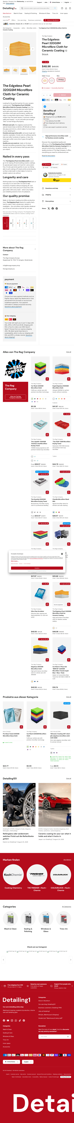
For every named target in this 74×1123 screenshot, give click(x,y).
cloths (23, 28)
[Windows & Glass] (45, 918)
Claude (65, 164)
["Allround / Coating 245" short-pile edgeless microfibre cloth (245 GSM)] (60, 715)
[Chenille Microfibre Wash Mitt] (62, 482)
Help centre (23, 1074)
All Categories (66, 906)
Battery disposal (43, 1077)
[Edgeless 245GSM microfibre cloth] (40, 534)
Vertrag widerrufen (65, 1077)
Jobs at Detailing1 (44, 1011)
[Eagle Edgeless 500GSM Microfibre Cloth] (62, 368)
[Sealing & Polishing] (28, 918)
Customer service (15, 1074)
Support (39, 2)
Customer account (31, 1074)
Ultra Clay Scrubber (37, 611)
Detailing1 (9, 1070)
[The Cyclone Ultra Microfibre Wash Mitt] (62, 534)
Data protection (67, 1074)
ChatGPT (56, 164)
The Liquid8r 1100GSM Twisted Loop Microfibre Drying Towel (39, 444)
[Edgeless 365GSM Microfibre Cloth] (40, 649)
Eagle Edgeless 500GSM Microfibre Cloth (61, 387)
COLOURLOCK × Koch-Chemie (61, 889)
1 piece (54, 456)
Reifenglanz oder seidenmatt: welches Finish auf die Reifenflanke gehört (18, 836)
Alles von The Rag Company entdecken (15, 397)
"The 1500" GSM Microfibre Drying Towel (61, 443)
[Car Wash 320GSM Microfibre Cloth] (40, 368)
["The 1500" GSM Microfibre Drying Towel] (62, 424)
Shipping (44, 71)
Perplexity (54, 167)
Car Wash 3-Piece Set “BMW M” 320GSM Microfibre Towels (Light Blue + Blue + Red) (61, 670)
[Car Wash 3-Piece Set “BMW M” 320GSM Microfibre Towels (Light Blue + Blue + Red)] (62, 649)
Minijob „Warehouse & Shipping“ (48, 1015)
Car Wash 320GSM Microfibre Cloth (37, 387)
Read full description (48, 155)
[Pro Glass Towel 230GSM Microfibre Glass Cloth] (13, 715)
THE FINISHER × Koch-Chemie (37, 889)
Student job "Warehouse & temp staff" (50, 1018)
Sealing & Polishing (28, 930)
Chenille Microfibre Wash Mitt (61, 500)
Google (46, 167)
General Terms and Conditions (44, 1074)
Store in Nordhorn (44, 1001)
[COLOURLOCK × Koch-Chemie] (60, 874)
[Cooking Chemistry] (13, 874)
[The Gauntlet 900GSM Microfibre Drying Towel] (40, 482)
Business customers (34, 20)
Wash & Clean (10, 929)
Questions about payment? (13, 306)
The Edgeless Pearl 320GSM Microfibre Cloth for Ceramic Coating (62, 613)
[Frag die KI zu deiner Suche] (55, 8)
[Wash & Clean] (10, 918)
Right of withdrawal (16, 1077)
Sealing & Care (7, 1033)
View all (68, 352)
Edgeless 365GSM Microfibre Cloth (37, 668)
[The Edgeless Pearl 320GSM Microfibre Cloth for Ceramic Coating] (62, 594)
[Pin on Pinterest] (57, 208)
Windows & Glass (46, 930)
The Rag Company (47, 36)
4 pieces (55, 402)
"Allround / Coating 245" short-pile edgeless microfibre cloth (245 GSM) (60, 736)
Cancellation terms (26, 1077)
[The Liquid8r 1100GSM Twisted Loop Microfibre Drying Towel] (40, 424)
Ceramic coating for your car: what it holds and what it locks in (54, 835)
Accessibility (35, 1077)
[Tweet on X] (49, 208)
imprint (7, 1074)
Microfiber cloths (31, 28)
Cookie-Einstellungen (53, 1077)
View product (10, 3)
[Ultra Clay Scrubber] (40, 594)
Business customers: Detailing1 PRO (50, 1008)
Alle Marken (67, 860)
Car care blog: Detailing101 (47, 1004)
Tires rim (64, 929)
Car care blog (22, 20)
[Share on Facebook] (53, 208)
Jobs (45, 2)
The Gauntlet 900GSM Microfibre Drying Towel (39, 500)
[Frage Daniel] (62, 8)
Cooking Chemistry (13, 888)
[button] (70, 8)
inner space (6, 1043)
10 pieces (33, 572)
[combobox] (38, 8)
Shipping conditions (58, 1074)
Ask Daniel (47, 164)
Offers (13, 20)
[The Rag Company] (15, 369)
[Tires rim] (63, 918)
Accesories (16, 28)
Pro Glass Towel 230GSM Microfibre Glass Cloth (11, 735)
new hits (5, 20)
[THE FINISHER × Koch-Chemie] (37, 874)
